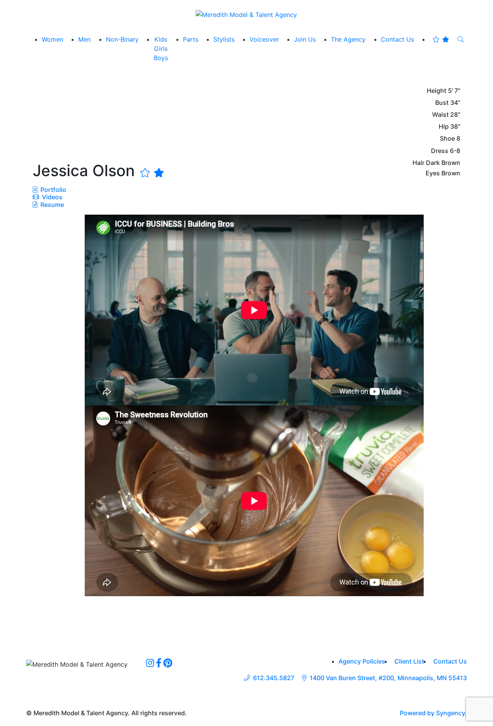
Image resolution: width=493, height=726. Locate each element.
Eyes (433, 173)
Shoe (447, 138)
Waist (440, 114)
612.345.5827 (273, 678)
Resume (52, 204)
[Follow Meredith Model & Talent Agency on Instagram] (150, 662)
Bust (442, 102)
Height (436, 90)
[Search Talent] (460, 39)
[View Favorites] (441, 39)
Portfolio (52, 189)
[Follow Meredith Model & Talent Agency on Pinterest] (167, 662)
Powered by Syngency (432, 713)
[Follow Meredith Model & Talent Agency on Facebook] (158, 662)
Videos (51, 197)
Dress (439, 151)
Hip (444, 126)
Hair (418, 162)
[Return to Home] (246, 14)
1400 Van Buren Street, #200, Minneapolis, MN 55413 (388, 678)
